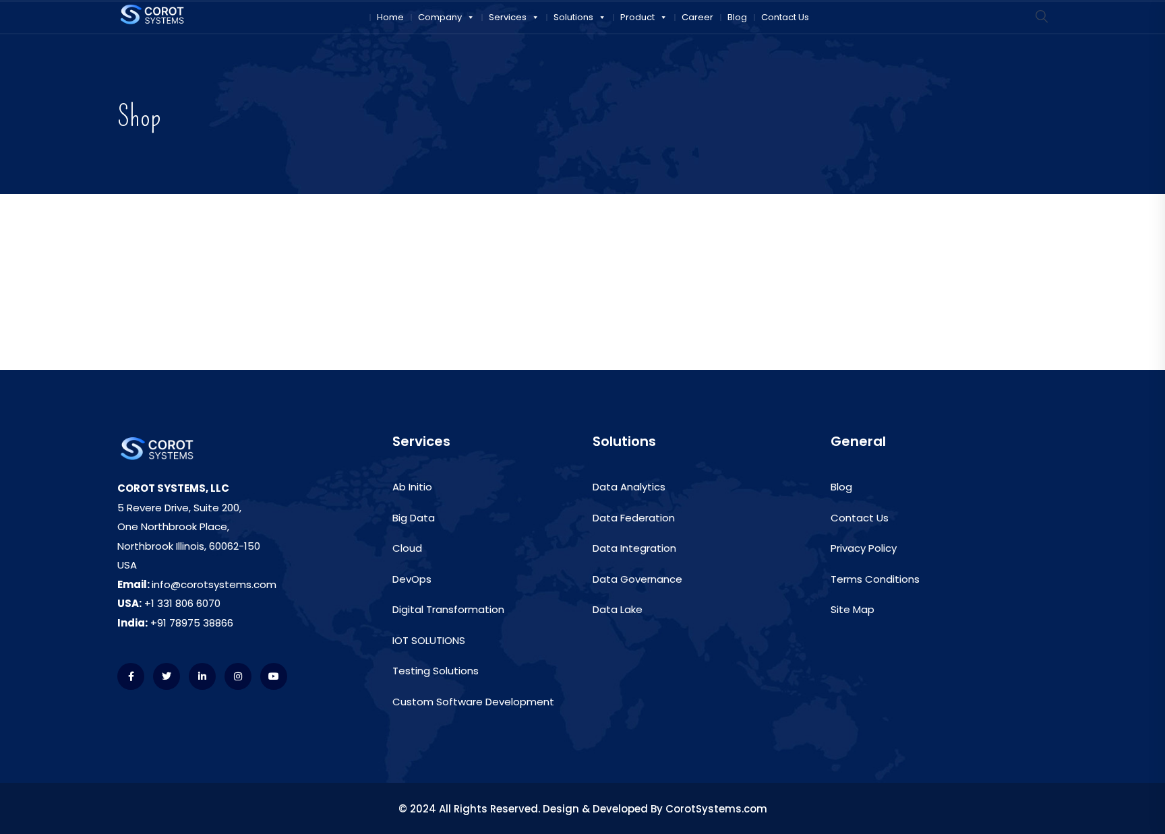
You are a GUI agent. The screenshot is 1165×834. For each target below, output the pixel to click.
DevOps (411, 579)
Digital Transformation (448, 609)
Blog (737, 17)
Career (697, 17)
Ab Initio (412, 487)
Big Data (413, 518)
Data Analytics (629, 487)
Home (390, 17)
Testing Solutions (435, 671)
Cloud (407, 548)
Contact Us (785, 17)
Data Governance (637, 579)
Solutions (573, 17)
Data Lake (618, 609)
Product (637, 17)
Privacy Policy (864, 548)
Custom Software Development (473, 702)
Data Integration (634, 548)
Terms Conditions (875, 579)
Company (440, 17)
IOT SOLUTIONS (428, 640)
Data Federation (634, 518)
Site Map (852, 609)
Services (508, 17)
